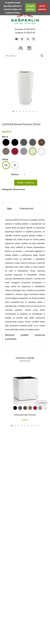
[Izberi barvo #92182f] (15, 151)
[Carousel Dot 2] (16, 111)
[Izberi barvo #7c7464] (6, 151)
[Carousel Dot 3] (20, 111)
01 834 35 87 (29, 29)
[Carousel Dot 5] (26, 111)
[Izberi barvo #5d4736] (41, 142)
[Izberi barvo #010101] (15, 142)
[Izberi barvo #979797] (24, 151)
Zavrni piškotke (42, 7)
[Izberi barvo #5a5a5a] (33, 142)
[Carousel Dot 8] (36, 111)
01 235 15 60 (29, 32)
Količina (15, 174)
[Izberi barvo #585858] (24, 142)
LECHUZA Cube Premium (25, 415)
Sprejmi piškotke (30, 7)
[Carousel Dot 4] (23, 111)
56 (6, 165)
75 (14, 165)
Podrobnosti (26, 208)
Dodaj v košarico (25, 182)
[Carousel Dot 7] (33, 111)
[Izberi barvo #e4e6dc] (33, 151)
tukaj (17, 13)
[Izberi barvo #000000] (6, 142)
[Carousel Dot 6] (30, 111)
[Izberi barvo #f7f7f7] (41, 151)
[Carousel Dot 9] (38, 425)
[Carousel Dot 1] (13, 111)
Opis (9, 208)
